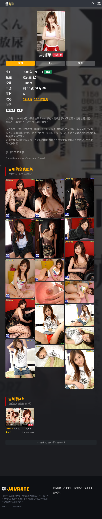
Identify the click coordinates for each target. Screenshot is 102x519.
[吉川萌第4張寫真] (20, 198)
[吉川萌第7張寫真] (20, 238)
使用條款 (78, 488)
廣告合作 (67, 488)
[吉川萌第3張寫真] (79, 197)
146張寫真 (41, 99)
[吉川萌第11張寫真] (49, 270)
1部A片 (27, 99)
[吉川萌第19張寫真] (49, 356)
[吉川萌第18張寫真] (20, 358)
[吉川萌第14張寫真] (20, 318)
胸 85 (26, 88)
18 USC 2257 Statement (12, 507)
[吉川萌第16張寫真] (49, 324)
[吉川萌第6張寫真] (79, 229)
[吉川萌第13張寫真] (49, 293)
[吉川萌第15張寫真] (79, 315)
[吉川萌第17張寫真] (79, 338)
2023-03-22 (29, 432)
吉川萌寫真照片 (20, 169)
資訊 (20, 63)
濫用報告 (88, 488)
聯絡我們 (57, 488)
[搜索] (93, 3)
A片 (51, 63)
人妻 (19, 110)
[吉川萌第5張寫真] (49, 198)
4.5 (9, 432)
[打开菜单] (99, 3)
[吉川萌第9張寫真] (79, 260)
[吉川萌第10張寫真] (20, 278)
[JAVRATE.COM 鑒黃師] (9, 3)
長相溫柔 (10, 110)
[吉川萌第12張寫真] (79, 292)
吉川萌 (45, 55)
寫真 (80, 63)
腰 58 (34, 88)
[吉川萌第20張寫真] (79, 369)
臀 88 (42, 88)
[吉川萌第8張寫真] (49, 238)
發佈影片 (57, 492)
